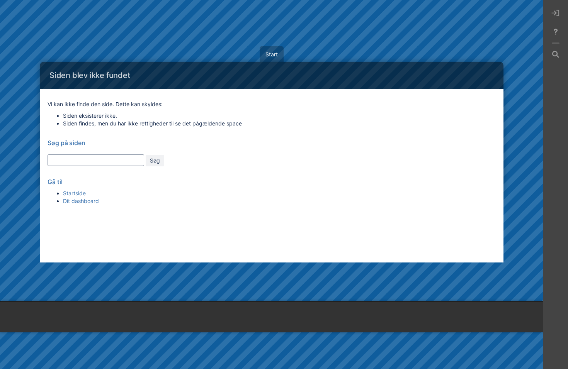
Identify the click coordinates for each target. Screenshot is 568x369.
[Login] (555, 13)
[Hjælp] (555, 31)
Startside (74, 193)
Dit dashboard (81, 201)
